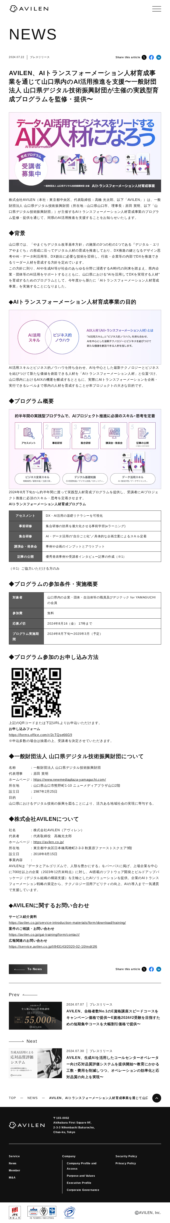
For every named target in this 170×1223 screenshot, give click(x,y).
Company (69, 1156)
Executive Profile (79, 1182)
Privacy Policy (126, 1163)
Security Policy (126, 1156)
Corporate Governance (83, 1190)
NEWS (32, 1098)
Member (14, 1170)
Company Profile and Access (82, 1166)
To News (34, 969)
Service (14, 1156)
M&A (12, 1177)
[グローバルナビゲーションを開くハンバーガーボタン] (156, 8)
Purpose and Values (81, 1175)
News (13, 1163)
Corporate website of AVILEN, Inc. (29, 8)
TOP (12, 1098)
